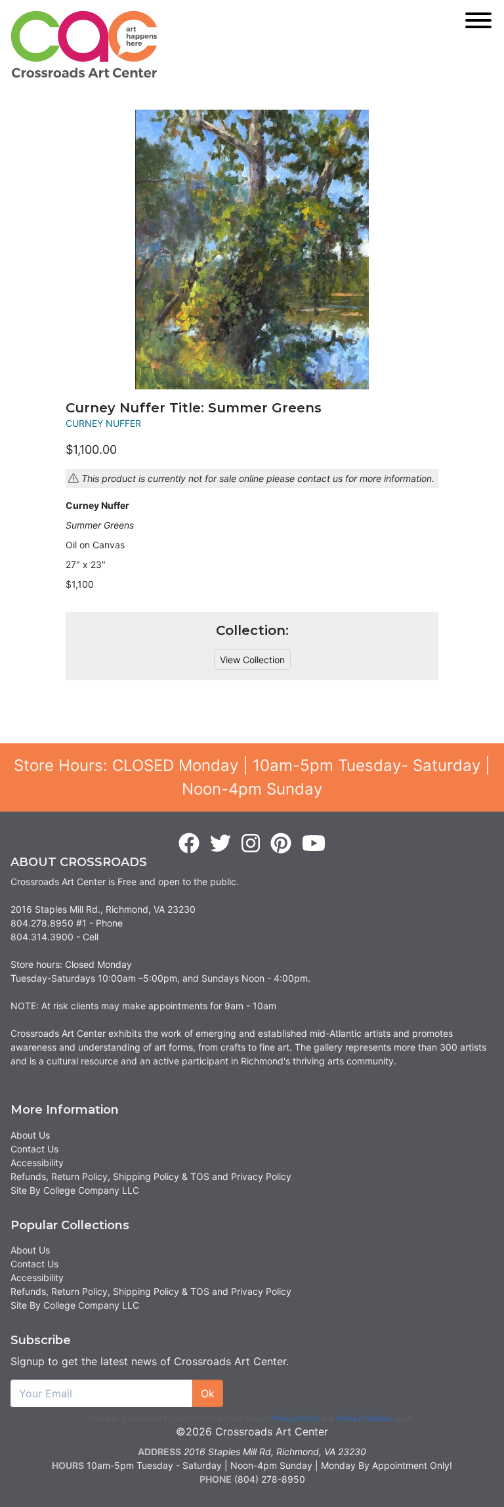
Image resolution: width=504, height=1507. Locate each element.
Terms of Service (363, 1418)
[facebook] (189, 844)
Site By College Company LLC (74, 1190)
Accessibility (37, 1162)
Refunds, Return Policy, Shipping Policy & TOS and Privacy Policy (150, 1176)
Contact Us (34, 1148)
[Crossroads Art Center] (84, 44)
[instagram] (251, 844)
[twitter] (220, 844)
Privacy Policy (295, 1418)
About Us (30, 1135)
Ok (208, 1393)
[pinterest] (280, 844)
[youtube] (314, 844)
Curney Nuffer (103, 423)
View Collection (252, 659)
